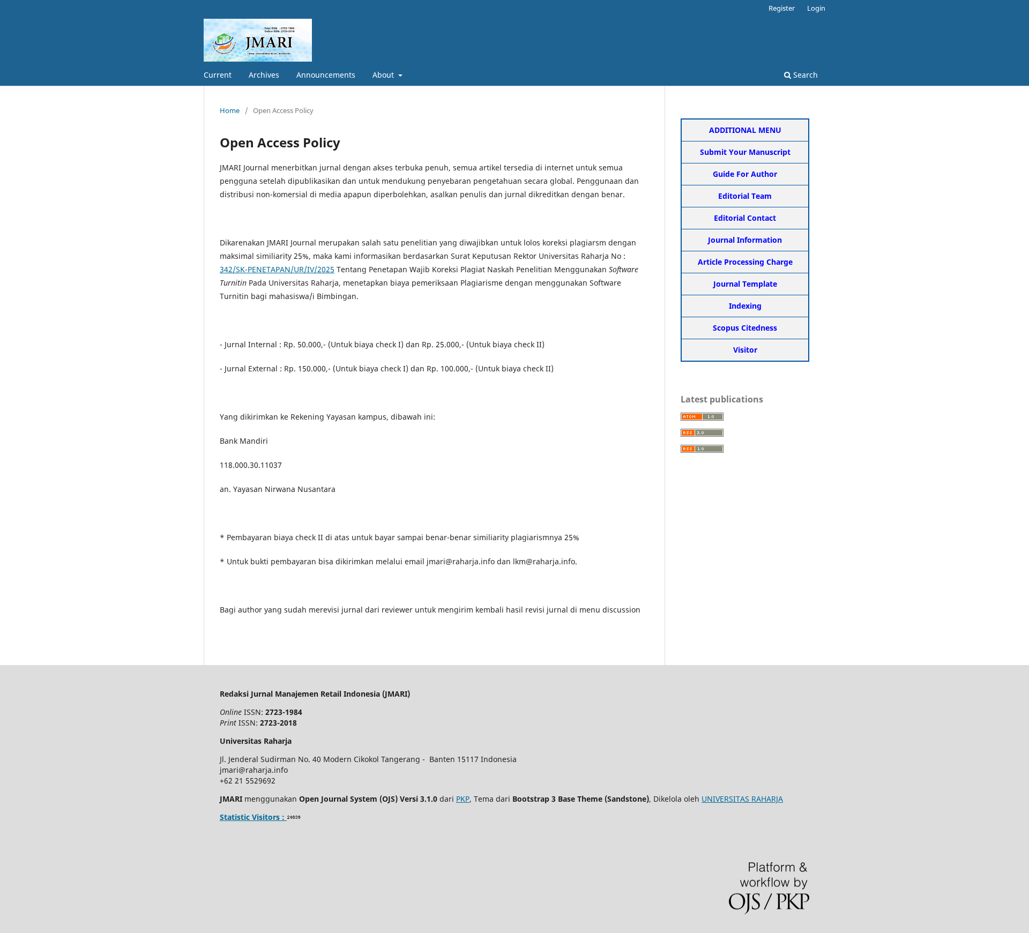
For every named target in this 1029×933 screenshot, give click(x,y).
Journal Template (745, 284)
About (384, 75)
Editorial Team (745, 196)
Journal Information (745, 240)
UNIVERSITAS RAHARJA (742, 799)
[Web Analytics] (294, 817)
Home (230, 110)
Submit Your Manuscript (745, 152)
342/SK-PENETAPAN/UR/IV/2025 (277, 269)
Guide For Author (745, 174)
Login (816, 8)
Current (218, 75)
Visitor (745, 350)
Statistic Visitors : (253, 817)
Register (782, 8)
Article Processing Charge (745, 262)
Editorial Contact (745, 218)
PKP (462, 799)
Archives (264, 75)
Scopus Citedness (745, 328)
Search (804, 75)
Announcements (325, 75)
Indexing (745, 306)
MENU (769, 130)
